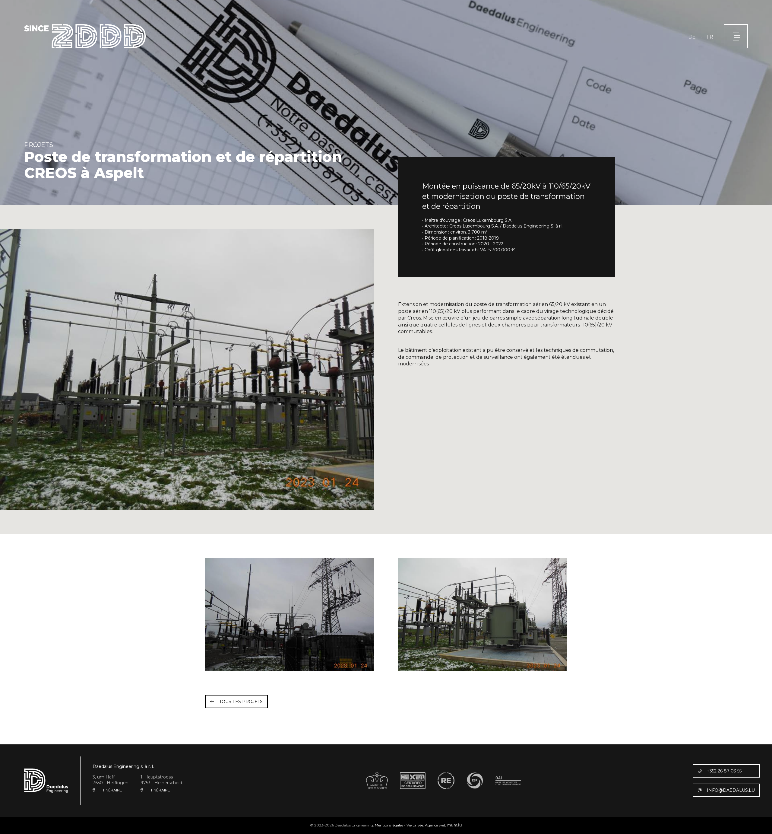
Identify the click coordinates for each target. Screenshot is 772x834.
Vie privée (415, 825)
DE (692, 37)
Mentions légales (389, 825)
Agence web (435, 825)
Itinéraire (112, 790)
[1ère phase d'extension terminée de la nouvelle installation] (187, 369)
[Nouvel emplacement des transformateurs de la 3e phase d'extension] (482, 614)
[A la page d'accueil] (85, 36)
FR (710, 37)
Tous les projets (241, 701)
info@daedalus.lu (731, 790)
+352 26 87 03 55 (724, 771)
